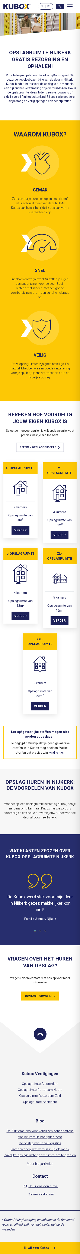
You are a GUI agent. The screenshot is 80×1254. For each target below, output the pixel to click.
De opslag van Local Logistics (40, 1143)
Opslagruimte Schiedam (40, 1102)
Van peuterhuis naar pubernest (40, 1137)
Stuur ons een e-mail (43, 1186)
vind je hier (56, 752)
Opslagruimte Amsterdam (40, 1083)
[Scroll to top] (40, 1034)
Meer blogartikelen (40, 1163)
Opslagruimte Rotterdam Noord (40, 1089)
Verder (20, 530)
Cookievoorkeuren (41, 1194)
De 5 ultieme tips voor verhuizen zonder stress (40, 1131)
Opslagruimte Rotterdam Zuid (40, 1095)
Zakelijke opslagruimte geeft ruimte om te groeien (40, 1155)
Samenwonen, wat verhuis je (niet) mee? (40, 1149)
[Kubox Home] (17, 6)
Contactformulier (40, 996)
